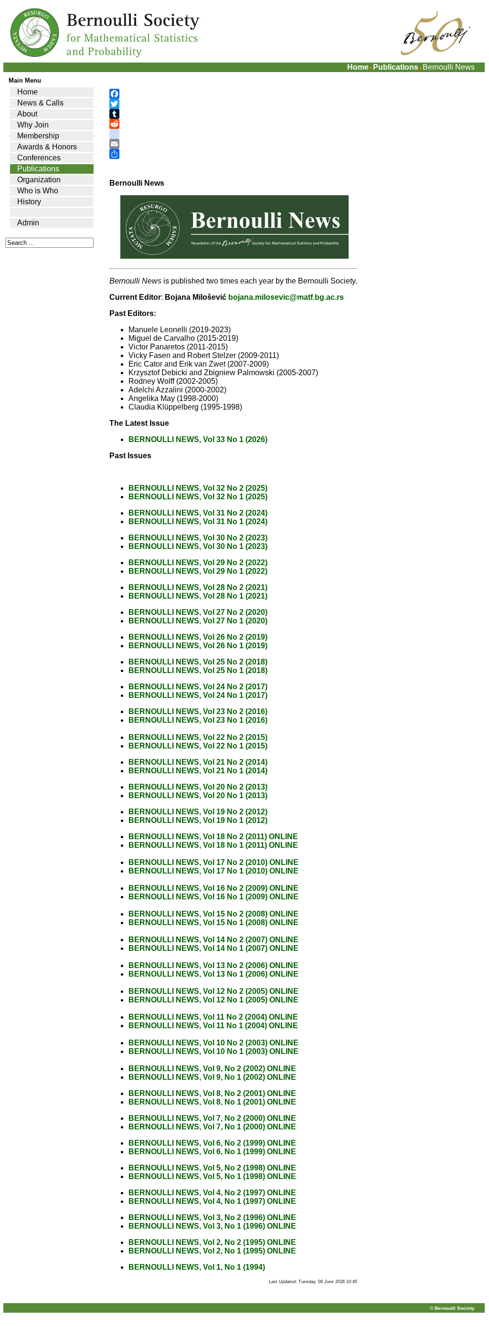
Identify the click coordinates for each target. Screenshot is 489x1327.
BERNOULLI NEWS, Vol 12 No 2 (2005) (197, 991)
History (29, 202)
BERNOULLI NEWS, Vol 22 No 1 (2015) (197, 746)
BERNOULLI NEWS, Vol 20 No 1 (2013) (197, 795)
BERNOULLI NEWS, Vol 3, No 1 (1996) (196, 1226)
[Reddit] (233, 124)
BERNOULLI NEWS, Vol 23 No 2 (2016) (198, 711)
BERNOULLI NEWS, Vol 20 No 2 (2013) (197, 787)
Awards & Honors (47, 147)
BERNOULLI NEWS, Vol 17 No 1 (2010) (197, 871)
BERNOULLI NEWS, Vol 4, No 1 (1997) (196, 1201)
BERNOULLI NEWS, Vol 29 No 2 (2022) (197, 562)
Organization (39, 180)
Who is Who (37, 191)
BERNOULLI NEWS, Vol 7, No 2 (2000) (196, 1118)
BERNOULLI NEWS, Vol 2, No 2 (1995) (196, 1242)
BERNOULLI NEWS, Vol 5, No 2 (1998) (196, 1168)
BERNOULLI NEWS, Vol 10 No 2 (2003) (197, 1043)
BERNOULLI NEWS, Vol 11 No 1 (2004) (197, 1026)
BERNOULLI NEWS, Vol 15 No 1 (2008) (197, 922)
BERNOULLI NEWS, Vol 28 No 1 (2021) (197, 596)
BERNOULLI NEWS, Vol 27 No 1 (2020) (197, 621)
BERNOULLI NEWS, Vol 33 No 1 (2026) (197, 439)
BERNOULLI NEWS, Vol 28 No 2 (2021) (197, 587)
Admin (28, 223)
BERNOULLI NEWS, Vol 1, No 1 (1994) (196, 1267)
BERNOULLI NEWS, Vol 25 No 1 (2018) (197, 670)
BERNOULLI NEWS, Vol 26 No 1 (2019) (197, 646)
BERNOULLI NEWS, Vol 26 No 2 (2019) (197, 637)
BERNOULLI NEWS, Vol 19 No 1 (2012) (197, 820)
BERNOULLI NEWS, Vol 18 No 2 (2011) (197, 836)
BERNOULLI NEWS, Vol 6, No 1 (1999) (196, 1152)
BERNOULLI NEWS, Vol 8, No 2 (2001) (196, 1093)
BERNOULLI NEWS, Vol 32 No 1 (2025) (197, 497)
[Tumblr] (233, 114)
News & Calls (40, 103)
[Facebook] (233, 94)
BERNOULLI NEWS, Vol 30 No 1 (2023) (197, 546)
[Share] (233, 154)
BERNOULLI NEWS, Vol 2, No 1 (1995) (196, 1251)
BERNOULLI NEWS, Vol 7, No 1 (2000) (196, 1127)
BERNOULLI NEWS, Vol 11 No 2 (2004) (197, 1017)
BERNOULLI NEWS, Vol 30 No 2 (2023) (197, 538)
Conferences (39, 158)
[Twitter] (233, 104)
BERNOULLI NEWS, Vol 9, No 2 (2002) (196, 1068)
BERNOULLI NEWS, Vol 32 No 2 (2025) (197, 488)
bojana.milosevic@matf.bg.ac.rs (286, 297)
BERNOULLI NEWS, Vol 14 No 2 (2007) (197, 940)
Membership (38, 136)
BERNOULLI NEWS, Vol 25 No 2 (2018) (197, 662)
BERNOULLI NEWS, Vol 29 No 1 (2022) (197, 571)
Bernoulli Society (455, 1308)
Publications (395, 67)
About (27, 114)
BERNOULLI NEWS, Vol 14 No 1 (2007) (197, 948)
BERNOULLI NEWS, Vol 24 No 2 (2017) (197, 687)
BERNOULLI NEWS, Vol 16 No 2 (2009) (197, 888)
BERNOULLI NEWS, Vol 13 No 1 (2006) (197, 974)
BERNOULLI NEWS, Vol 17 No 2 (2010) (197, 862)
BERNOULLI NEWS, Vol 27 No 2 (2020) (197, 612)
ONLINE (283, 836)
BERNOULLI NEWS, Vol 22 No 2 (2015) (197, 737)
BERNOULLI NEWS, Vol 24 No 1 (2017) (197, 695)
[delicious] (233, 134)
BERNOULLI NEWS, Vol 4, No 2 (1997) (196, 1193)
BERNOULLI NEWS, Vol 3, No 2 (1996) (196, 1217)
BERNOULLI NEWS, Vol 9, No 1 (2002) (196, 1077)
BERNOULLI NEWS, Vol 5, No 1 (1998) (196, 1176)
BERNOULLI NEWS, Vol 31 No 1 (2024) (197, 521)
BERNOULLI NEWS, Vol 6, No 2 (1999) (196, 1143)
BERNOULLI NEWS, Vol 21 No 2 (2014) (197, 762)
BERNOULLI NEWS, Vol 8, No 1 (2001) (196, 1102)
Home (358, 67)
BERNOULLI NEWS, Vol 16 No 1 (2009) (197, 897)
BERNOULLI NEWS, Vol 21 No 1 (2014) (197, 771)
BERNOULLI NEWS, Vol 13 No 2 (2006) (197, 965)
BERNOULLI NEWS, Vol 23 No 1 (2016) (198, 720)
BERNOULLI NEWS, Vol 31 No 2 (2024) (197, 513)
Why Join (33, 125)
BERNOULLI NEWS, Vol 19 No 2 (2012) (197, 812)
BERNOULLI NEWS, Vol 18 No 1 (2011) (197, 845)
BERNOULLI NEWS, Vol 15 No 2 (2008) (197, 914)
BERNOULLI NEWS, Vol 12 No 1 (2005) (197, 1000)
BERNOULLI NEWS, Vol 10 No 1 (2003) (197, 1051)
